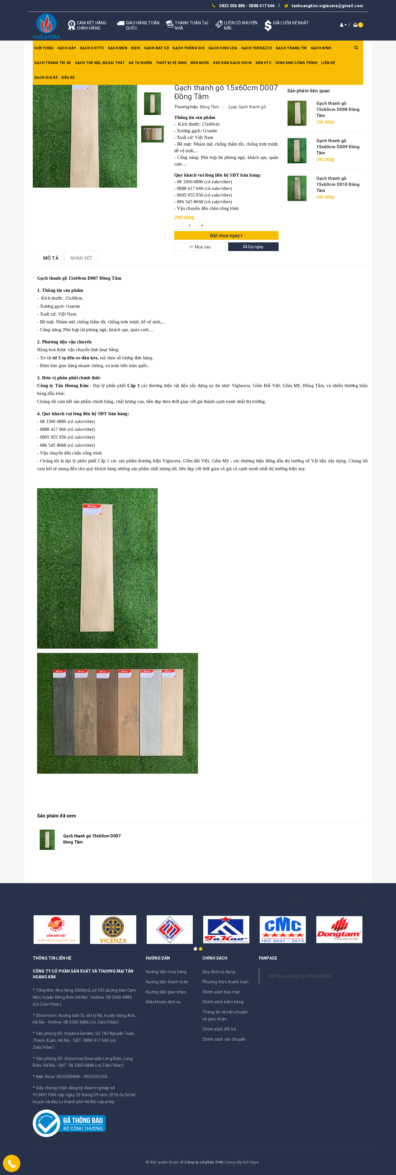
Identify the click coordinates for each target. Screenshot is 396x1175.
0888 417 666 (262, 5)
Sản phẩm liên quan (308, 91)
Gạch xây (66, 48)
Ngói (135, 48)
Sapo (254, 1162)
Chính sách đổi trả (219, 1029)
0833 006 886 (232, 5)
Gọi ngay (255, 246)
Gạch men (117, 48)
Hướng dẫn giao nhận (166, 992)
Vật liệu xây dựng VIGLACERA (299, 976)
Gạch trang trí (291, 48)
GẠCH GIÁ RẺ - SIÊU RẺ (54, 78)
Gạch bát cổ (156, 48)
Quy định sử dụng (218, 971)
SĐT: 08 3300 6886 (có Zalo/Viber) (91, 1065)
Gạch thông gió (188, 48)
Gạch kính (321, 48)
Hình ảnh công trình (296, 63)
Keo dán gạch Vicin (232, 63)
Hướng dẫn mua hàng (166, 971)
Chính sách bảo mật (221, 992)
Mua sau (203, 247)
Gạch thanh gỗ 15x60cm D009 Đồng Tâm (338, 146)
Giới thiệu (44, 48)
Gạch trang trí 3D (52, 63)
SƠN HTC (263, 63)
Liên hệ (328, 63)
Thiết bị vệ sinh (171, 63)
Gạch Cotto (92, 48)
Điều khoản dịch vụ (163, 1002)
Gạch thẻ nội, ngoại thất (100, 63)
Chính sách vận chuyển (223, 1039)
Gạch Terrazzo (256, 48)
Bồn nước (199, 63)
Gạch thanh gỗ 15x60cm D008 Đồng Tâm (338, 109)
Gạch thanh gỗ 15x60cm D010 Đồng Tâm (338, 184)
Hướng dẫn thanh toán (167, 982)
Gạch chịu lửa (222, 48)
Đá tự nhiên (140, 63)
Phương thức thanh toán (225, 982)
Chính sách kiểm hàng (223, 1002)
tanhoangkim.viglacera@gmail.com (327, 5)
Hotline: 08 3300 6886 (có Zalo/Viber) (83, 1022)
